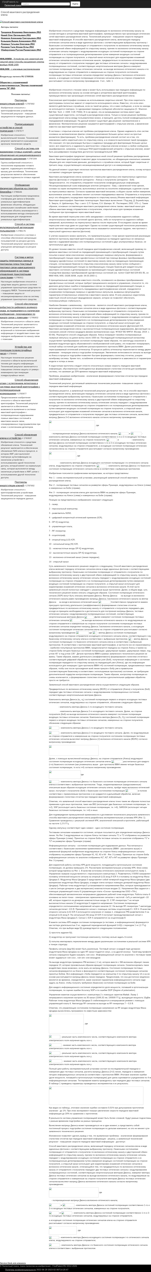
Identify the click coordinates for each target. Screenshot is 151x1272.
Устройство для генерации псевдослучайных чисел (16, 350)
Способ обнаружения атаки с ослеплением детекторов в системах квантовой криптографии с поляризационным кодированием (20, 387)
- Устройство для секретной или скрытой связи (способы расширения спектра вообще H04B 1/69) (22, 62)
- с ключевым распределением (20, 69)
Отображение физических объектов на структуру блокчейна (19, 188)
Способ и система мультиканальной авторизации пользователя (17, 227)
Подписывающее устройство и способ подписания (17, 127)
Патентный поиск (13, 5)
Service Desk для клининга (13, 1263)
